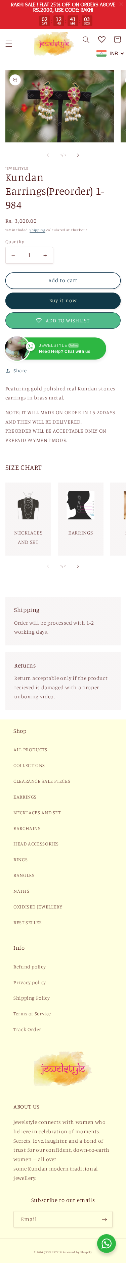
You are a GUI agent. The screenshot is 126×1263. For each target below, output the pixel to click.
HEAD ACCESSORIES (36, 843)
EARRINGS (25, 797)
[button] (8, 43)
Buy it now (63, 300)
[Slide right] (78, 155)
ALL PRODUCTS (30, 749)
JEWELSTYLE (53, 1252)
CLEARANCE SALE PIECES (41, 781)
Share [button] (20, 370)
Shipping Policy (31, 998)
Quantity (14, 241)
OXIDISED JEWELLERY (37, 906)
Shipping (37, 230)
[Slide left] (47, 155)
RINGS (20, 859)
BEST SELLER (27, 922)
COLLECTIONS (29, 765)
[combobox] (110, 53)
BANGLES (23, 875)
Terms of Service (32, 1013)
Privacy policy (29, 982)
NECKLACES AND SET (37, 812)
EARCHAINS (27, 828)
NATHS (21, 891)
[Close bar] (122, 4)
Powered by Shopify (77, 1252)
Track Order (27, 1029)
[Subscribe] (104, 1219)
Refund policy (29, 966)
